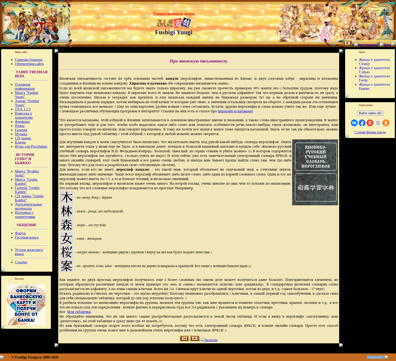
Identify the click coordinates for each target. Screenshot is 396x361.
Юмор (20, 126)
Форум (20, 233)
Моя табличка (79, 312)
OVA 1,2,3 (23, 109)
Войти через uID (370, 113)
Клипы (20, 142)
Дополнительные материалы (28, 206)
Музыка (21, 134)
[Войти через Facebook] (362, 122)
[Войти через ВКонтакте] (354, 122)
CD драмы (23, 138)
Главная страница (29, 60)
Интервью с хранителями (25, 215)
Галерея (21, 130)
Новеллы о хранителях (24, 115)
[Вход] (385, 45)
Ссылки (21, 262)
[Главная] (347, 45)
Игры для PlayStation (31, 146)
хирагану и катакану (235, 111)
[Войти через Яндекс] (369, 122)
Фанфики (22, 122)
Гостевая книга (26, 237)
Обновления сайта (29, 64)
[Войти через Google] (378, 123)
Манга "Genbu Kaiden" (26, 182)
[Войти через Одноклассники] (385, 122)
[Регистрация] (366, 45)
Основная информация (25, 86)
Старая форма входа (370, 132)
